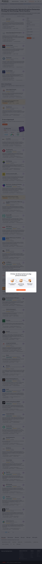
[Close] (35, 273)
